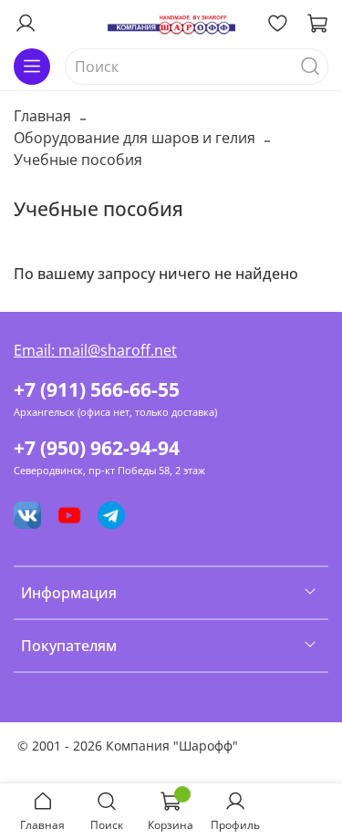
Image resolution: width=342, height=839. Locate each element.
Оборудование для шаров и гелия (134, 138)
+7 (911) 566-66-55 (97, 389)
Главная (42, 116)
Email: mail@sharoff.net (95, 350)
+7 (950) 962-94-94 (97, 448)
